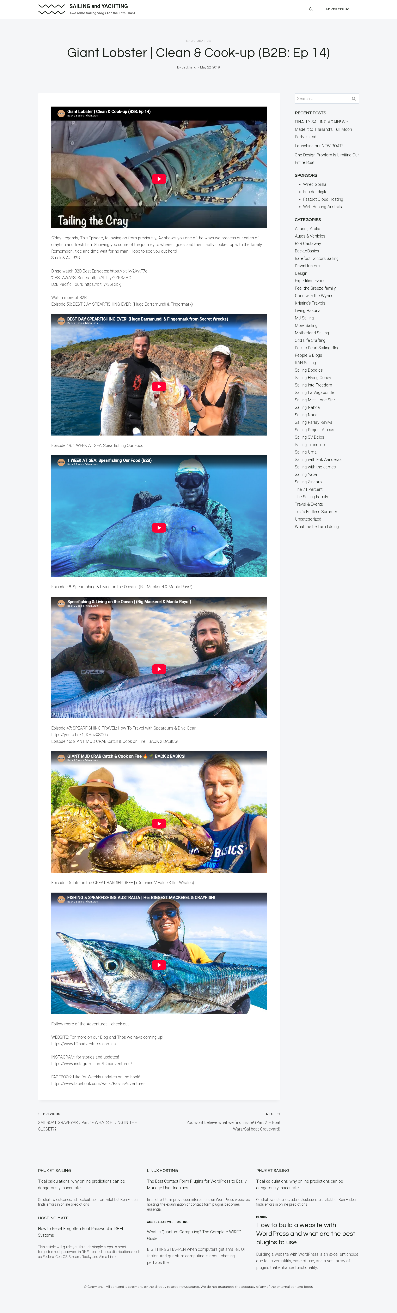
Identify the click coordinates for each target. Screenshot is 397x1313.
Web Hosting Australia (323, 206)
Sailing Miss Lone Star (315, 399)
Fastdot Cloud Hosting (323, 199)
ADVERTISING (338, 9)
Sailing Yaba (306, 474)
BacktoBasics (198, 41)
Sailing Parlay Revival (314, 422)
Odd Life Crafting (310, 340)
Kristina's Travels (310, 303)
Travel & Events (309, 504)
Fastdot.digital (316, 191)
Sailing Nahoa (307, 407)
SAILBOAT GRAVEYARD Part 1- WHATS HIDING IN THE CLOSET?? (87, 1122)
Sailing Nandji (307, 414)
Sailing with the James (315, 466)
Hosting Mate (53, 1218)
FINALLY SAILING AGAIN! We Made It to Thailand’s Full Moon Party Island (323, 129)
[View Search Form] (310, 9)
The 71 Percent (309, 489)
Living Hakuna (307, 310)
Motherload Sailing (312, 332)
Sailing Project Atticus (314, 429)
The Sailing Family (311, 496)
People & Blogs (308, 355)
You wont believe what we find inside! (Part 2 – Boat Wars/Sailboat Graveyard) (233, 1122)
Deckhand (189, 67)
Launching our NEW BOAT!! (319, 145)
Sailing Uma (306, 452)
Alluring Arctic (307, 228)
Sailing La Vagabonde (314, 392)
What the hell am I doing (317, 526)
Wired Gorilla (314, 184)
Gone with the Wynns (314, 295)
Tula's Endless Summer (316, 511)
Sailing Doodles (309, 370)
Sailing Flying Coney (313, 377)
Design (301, 273)
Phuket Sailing (54, 1171)
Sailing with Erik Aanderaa (318, 459)
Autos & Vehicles (310, 236)
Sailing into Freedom (313, 385)
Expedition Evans (310, 280)
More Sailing (306, 325)
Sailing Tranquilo (310, 444)
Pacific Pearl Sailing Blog (317, 347)
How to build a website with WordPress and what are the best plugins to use (305, 1234)
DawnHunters (307, 265)
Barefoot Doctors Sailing (317, 258)
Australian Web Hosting (167, 1222)
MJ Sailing (304, 318)
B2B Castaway (308, 243)
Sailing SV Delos (309, 437)
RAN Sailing (305, 362)
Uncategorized (308, 519)
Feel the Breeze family (315, 288)
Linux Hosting (162, 1171)
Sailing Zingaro (308, 481)
